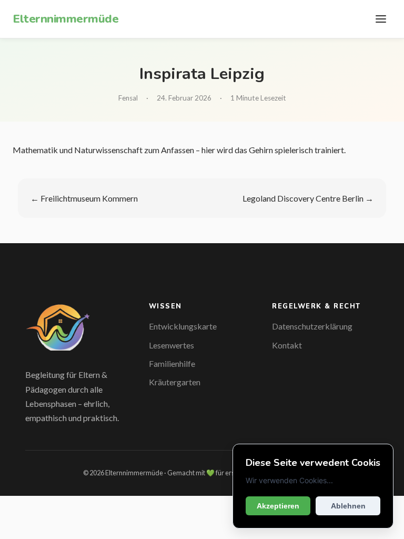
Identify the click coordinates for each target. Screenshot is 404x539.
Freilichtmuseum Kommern (89, 198)
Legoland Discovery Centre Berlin (303, 198)
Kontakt (287, 345)
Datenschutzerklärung (312, 326)
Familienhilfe (172, 363)
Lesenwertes (171, 345)
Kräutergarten (174, 382)
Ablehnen (348, 506)
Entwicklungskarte (183, 326)
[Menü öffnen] (380, 18)
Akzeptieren (278, 506)
